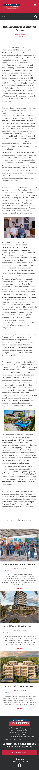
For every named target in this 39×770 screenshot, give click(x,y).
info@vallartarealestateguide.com (20, 736)
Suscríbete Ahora (19, 752)
